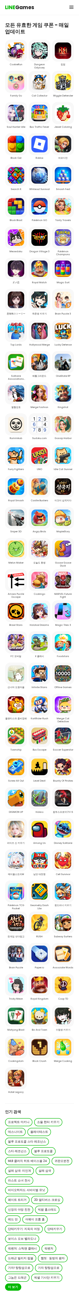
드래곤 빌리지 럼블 (20, 1258)
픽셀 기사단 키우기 (46, 1278)
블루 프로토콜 (43, 1151)
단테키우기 (54, 1229)
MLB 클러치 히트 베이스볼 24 (27, 1161)
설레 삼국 (45, 1171)
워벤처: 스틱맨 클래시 (22, 1248)
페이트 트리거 (17, 1200)
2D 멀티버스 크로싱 (47, 1200)
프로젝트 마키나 (18, 1122)
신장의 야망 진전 (19, 1210)
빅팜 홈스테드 (47, 1210)
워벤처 (48, 1248)
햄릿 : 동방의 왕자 (53, 1258)
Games (19, 7)
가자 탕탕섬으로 (48, 1268)
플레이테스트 (39, 1132)
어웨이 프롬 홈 (35, 1219)
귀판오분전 (62, 1161)
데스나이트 (15, 1132)
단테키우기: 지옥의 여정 (24, 1229)
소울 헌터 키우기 (48, 1122)
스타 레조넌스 (17, 1151)
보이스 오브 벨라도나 (22, 1239)
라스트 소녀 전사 (19, 1180)
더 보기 (13, 1287)
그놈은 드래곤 (17, 1278)
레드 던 (13, 1219)
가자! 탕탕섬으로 (19, 1268)
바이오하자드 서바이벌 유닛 (26, 1190)
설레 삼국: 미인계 (19, 1171)
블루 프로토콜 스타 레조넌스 (27, 1142)
